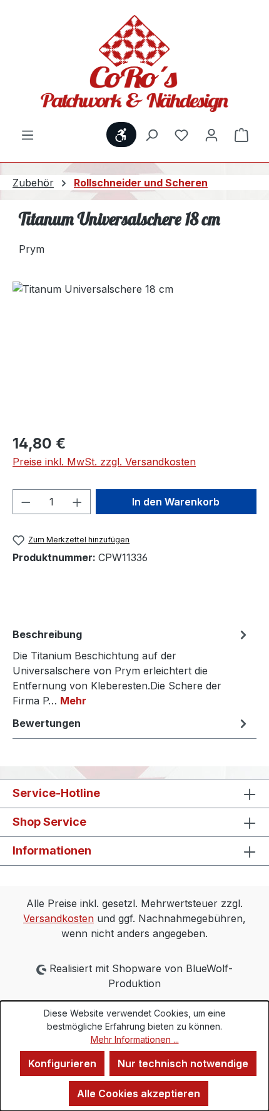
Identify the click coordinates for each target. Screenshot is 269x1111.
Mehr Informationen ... (135, 1039)
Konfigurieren (62, 1063)
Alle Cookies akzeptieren (138, 1093)
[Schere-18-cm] (134, 352)
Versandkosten (58, 918)
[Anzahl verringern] (26, 501)
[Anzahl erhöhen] (77, 501)
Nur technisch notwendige (183, 1063)
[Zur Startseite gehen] (134, 63)
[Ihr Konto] (211, 134)
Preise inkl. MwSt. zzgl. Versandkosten (104, 461)
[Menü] (28, 134)
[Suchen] (151, 134)
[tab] (131, 666)
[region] (134, 352)
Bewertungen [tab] (47, 723)
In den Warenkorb (176, 501)
